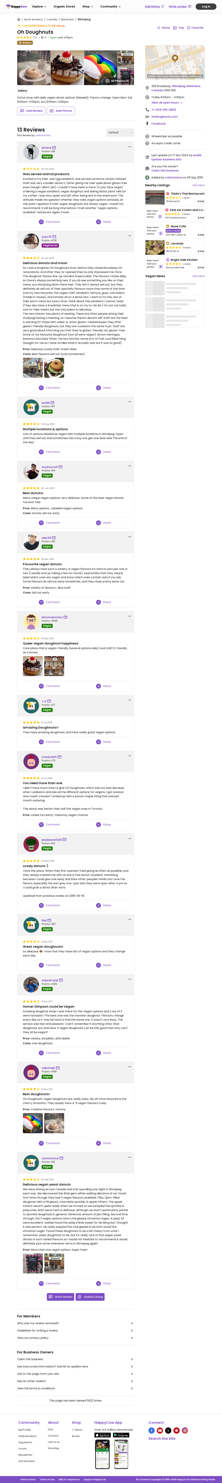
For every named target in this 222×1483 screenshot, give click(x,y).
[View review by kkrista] (31, 152)
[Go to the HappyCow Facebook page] (151, 1430)
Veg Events (25, 1442)
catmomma (42, 135)
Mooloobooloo (52, 617)
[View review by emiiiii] (31, 407)
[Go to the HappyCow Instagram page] (185, 1430)
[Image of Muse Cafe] (155, 230)
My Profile (24, 1430)
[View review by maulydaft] (31, 761)
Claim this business (30, 1359)
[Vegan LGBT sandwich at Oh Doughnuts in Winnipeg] (54, 368)
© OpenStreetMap (179, 76)
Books (76, 1436)
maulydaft (49, 757)
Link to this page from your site (38, 1374)
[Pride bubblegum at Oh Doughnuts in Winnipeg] (33, 1123)
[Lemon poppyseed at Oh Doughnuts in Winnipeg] (54, 1123)
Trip (181, 28)
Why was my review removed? (38, 1323)
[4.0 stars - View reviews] (24, 37)
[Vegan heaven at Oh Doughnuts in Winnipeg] (54, 666)
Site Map (53, 1448)
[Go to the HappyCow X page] (168, 1430)
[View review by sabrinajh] (31, 1072)
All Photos (120, 81)
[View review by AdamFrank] (31, 984)
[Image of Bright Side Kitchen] (155, 263)
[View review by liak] (31, 925)
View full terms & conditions (36, 1388)
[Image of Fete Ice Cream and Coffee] (154, 214)
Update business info (166, 159)
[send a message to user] (55, 148)
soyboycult (50, 467)
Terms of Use (47, 1479)
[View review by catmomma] (31, 1162)
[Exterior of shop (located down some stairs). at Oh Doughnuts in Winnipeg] (54, 1263)
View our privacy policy (33, 1338)
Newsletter (25, 1455)
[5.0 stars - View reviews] (173, 247)
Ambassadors (27, 1436)
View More (199, 185)
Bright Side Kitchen (184, 260)
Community (108, 7)
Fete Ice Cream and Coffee (189, 210)
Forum (22, 1448)
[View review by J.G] (31, 705)
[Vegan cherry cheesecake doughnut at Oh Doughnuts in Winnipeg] (33, 666)
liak (44, 920)
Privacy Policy (28, 1479)
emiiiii (46, 403)
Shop (86, 7)
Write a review (173, 230)
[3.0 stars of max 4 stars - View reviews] (173, 197)
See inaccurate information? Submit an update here (52, 1366)
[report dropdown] (130, 147)
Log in (206, 7)
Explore (37, 7)
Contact (53, 1435)
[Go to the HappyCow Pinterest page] (176, 1430)
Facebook (158, 124)
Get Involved (26, 1461)
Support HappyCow (95, 1479)
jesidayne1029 (52, 840)
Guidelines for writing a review (37, 1331)
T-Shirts (77, 1430)
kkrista (46, 148)
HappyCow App (108, 1422)
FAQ (50, 1429)
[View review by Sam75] (31, 241)
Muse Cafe (178, 226)
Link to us (54, 1442)
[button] (175, 59)
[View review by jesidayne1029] (31, 844)
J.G (44, 701)
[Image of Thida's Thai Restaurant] (155, 197)
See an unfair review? (31, 1381)
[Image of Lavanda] (155, 247)
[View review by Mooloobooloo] (31, 621)
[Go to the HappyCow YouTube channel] (160, 1430)
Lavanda (177, 244)
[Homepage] (16, 6)
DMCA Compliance (69, 1479)
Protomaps (162, 76)
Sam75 (47, 237)
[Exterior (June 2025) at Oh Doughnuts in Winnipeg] (33, 368)
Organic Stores (64, 7)
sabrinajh (48, 1068)
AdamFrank (50, 980)
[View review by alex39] (31, 542)
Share (166, 28)
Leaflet (151, 76)
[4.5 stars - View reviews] (172, 213)
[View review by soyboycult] (31, 471)
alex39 (46, 538)
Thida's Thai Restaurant (187, 194)
